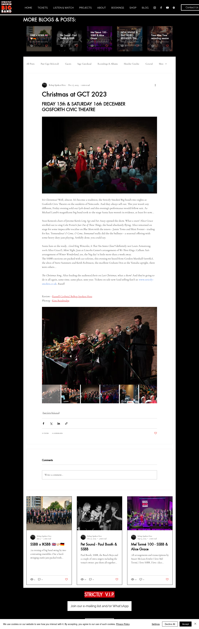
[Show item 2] (70, 394)
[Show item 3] (90, 394)
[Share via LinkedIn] (58, 423)
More (161, 63)
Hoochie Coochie (131, 63)
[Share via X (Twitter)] (51, 423)
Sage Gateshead (84, 63)
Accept (185, 624)
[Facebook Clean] (161, 7)
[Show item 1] (51, 394)
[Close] (195, 624)
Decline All (170, 624)
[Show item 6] (148, 394)
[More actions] (155, 85)
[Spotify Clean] (173, 7)
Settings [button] (156, 624)
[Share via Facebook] (43, 423)
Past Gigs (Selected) (50, 63)
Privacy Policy (123, 624)
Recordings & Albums (108, 63)
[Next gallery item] (153, 346)
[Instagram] (154, 7)
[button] (65, 7)
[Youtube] (167, 7)
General (149, 63)
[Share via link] (66, 423)
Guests (68, 63)
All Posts (30, 63)
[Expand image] (99, 346)
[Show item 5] (129, 394)
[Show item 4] (109, 394)
